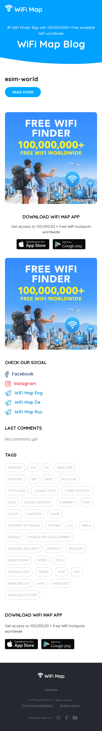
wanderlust (18, 583)
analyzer (65, 467)
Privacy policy (70, 705)
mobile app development (49, 537)
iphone (54, 525)
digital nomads (37, 502)
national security (23, 549)
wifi (41, 583)
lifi (70, 525)
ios (33, 467)
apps (48, 479)
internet (15, 467)
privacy (53, 549)
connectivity (45, 491)
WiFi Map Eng (28, 393)
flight (13, 514)
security (75, 549)
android (15, 479)
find (86, 502)
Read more (22, 92)
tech (59, 560)
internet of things (24, 525)
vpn (77, 572)
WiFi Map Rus (28, 412)
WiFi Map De (27, 402)
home (55, 514)
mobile (14, 537)
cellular (68, 479)
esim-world (21, 79)
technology (18, 572)
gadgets (34, 514)
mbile (86, 525)
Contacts (51, 690)
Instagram (25, 383)
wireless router (22, 595)
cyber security (77, 491)
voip (61, 572)
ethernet (67, 502)
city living (17, 491)
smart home (18, 560)
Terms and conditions (37, 705)
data (12, 502)
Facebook (22, 374)
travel (43, 572)
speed (42, 560)
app (34, 479)
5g (47, 467)
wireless (60, 583)
